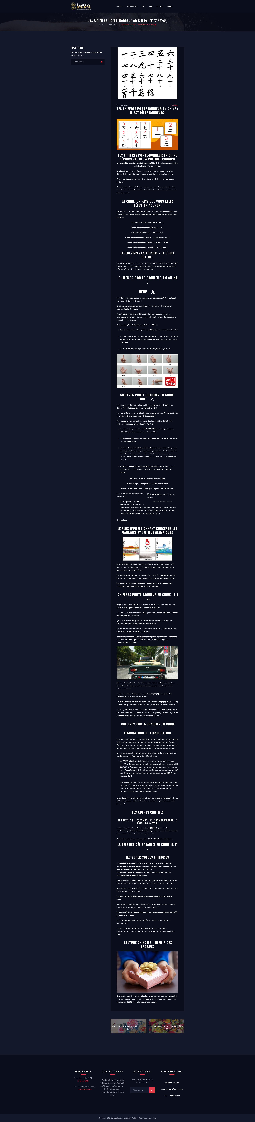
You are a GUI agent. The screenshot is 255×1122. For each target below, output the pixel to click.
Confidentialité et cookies (172, 1089)
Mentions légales (172, 1083)
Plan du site (175, 1095)
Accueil (119, 6)
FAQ (143, 6)
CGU (165, 1095)
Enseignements (132, 6)
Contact (160, 6)
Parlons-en (113, 25)
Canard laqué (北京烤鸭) (83, 1078)
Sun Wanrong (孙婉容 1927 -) (85, 1086)
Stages (169, 6)
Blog (150, 6)
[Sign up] (102, 62)
